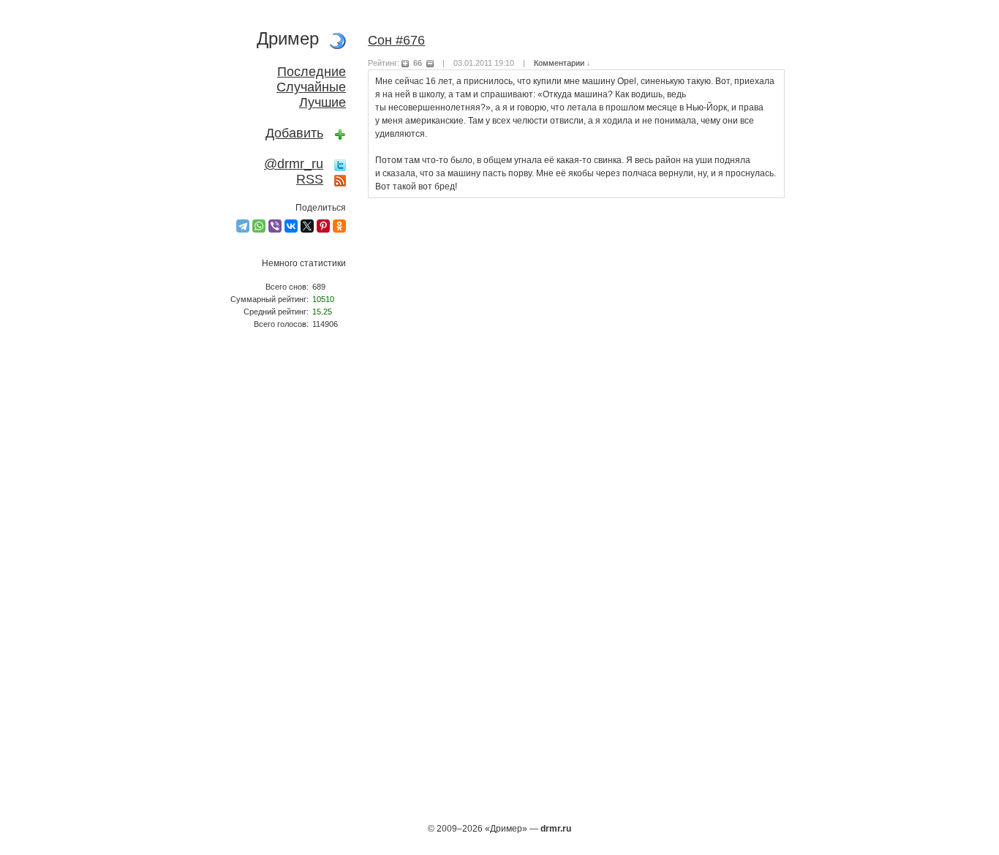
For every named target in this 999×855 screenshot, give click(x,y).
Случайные (311, 87)
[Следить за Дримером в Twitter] (340, 164)
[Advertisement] (280, 582)
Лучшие (322, 102)
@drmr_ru (293, 164)
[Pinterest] (323, 226)
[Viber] (275, 226)
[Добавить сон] (340, 133)
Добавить (294, 133)
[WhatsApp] (258, 226)
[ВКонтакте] (291, 226)
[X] (307, 226)
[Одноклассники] (339, 226)
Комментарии (559, 63)
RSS (309, 179)
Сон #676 (396, 40)
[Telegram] (242, 226)
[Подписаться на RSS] (340, 179)
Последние (311, 71)
